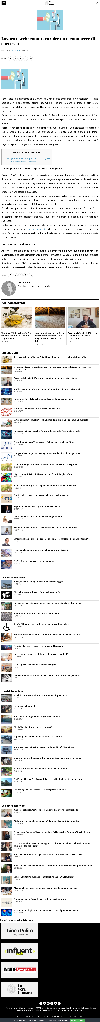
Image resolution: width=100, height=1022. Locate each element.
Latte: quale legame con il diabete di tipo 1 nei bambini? (41, 654)
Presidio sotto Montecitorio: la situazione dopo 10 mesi (40, 695)
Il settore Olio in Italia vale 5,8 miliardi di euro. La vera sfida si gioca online (16, 336)
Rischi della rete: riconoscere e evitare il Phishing (38, 646)
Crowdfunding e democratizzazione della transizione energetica (45, 464)
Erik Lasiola (5, 51)
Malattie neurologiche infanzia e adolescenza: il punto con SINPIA (46, 910)
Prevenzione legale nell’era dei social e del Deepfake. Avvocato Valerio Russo (52, 832)
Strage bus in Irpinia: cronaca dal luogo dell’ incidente (40, 768)
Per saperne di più (62, 1020)
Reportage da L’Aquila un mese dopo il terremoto (38, 736)
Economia (16, 50)
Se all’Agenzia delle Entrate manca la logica (35, 664)
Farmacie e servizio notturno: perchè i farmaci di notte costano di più (48, 603)
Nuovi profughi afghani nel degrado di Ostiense (37, 716)
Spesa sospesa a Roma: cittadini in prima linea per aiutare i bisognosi (48, 758)
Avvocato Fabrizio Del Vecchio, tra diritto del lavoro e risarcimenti (82, 336)
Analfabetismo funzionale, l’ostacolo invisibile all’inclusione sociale (47, 634)
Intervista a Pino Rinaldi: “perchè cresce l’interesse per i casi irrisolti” (48, 854)
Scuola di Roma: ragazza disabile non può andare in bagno (42, 624)
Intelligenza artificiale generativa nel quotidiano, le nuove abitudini (47, 389)
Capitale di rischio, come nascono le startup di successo (41, 495)
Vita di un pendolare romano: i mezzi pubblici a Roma (40, 790)
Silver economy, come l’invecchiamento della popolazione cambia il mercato (51, 420)
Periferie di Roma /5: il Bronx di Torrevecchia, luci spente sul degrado (48, 779)
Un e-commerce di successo (21, 161)
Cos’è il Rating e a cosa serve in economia (34, 561)
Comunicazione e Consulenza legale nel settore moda (40, 899)
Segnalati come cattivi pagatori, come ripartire (37, 506)
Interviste (79, 330)
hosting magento (37, 229)
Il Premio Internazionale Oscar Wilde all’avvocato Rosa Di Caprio (45, 527)
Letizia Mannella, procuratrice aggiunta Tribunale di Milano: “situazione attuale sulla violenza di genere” (53, 844)
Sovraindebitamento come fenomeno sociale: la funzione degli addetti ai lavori (52, 539)
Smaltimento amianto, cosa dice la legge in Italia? (38, 613)
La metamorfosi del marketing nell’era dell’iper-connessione (43, 399)
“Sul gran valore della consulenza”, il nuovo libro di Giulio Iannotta (46, 821)
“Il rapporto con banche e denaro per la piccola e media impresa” (46, 888)
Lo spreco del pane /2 (24, 706)
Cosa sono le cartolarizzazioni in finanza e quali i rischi (41, 550)
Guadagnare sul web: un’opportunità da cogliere (26, 158)
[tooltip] (10, 58)
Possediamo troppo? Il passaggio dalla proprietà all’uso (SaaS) (44, 442)
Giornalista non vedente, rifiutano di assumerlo (37, 592)
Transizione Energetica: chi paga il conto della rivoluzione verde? (46, 485)
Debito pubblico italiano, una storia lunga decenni (38, 516)
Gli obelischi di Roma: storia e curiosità (33, 727)
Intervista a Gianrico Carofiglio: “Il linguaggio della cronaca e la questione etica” (53, 865)
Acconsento (77, 1020)
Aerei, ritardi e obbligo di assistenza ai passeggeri (39, 581)
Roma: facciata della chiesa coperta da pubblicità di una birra (44, 747)
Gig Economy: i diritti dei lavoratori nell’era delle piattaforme (44, 474)
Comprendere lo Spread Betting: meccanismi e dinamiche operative (47, 453)
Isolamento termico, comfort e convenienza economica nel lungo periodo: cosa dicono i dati (49, 337)
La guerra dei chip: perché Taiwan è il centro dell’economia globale (47, 431)
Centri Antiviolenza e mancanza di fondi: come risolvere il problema (47, 675)
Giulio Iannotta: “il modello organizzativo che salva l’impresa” (44, 877)
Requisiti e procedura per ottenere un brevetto (37, 408)
